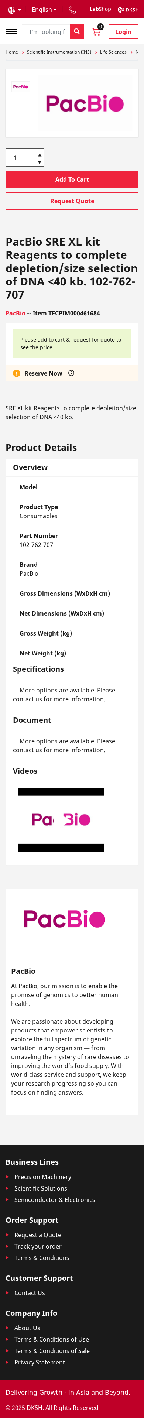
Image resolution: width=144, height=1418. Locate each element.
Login (123, 32)
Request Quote (72, 201)
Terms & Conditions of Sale (52, 1351)
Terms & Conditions (41, 1258)
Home (12, 52)
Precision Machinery (42, 1177)
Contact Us (29, 1293)
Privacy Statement (39, 1362)
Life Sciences (113, 52)
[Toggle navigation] (14, 30)
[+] (40, 154)
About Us (27, 1328)
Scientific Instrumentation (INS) (59, 52)
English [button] (42, 10)
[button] (14, 9)
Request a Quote (37, 1235)
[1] (40, 163)
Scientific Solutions (40, 1188)
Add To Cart (72, 179)
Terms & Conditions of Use (51, 1339)
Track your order (38, 1246)
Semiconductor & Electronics (54, 1200)
